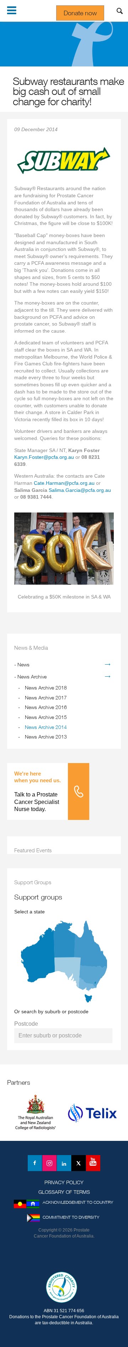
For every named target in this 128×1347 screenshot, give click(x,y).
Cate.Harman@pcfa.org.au (64, 483)
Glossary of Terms (64, 1192)
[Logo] (64, 1257)
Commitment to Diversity (71, 1217)
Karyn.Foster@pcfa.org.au (44, 457)
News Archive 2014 (46, 727)
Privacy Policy (64, 1182)
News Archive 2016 (46, 707)
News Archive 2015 (46, 717)
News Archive (32, 677)
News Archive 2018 (46, 688)
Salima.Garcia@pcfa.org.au (80, 490)
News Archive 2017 (46, 697)
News (23, 664)
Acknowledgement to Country (78, 1202)
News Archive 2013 (46, 737)
